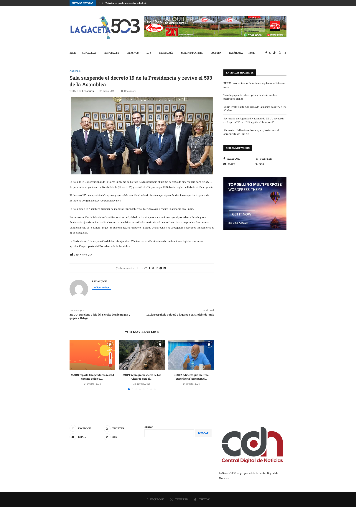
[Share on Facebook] (149, 268)
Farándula (236, 52)
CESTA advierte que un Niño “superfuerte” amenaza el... (191, 377)
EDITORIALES (111, 52)
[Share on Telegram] (160, 268)
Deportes (133, 52)
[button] (99, 3)
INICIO (73, 52)
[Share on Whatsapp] (157, 268)
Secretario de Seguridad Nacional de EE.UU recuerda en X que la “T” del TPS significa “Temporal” (253, 120)
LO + (148, 52)
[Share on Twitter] (153, 268)
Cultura (216, 52)
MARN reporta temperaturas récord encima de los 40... (92, 377)
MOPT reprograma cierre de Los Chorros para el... (141, 377)
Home (251, 52)
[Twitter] (270, 52)
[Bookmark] (284, 52)
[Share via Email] (165, 268)
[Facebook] (266, 52)
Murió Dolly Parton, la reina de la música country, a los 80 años (139, 2)
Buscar (148, 426)
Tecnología (166, 52)
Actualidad (89, 52)
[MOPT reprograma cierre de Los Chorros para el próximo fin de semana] (142, 355)
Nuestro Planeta (192, 52)
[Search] (280, 52)
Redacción (88, 91)
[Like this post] (145, 268)
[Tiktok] (274, 52)
